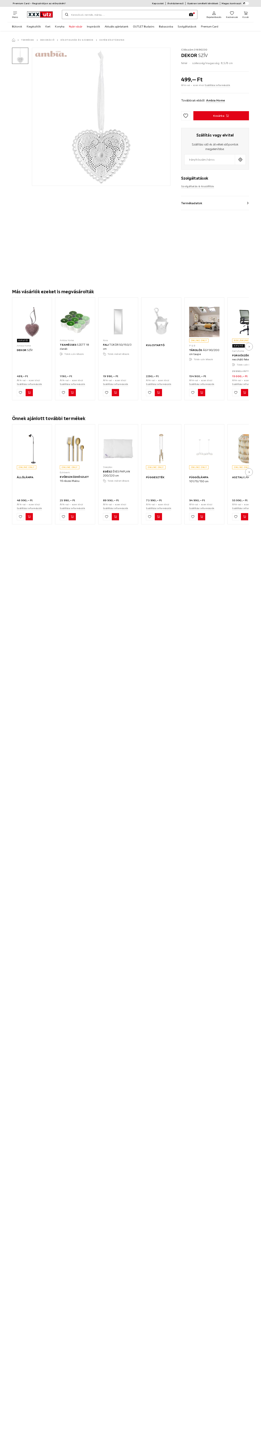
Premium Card (209, 26)
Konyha (59, 26)
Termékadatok (191, 203)
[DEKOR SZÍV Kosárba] (29, 392)
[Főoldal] (13, 40)
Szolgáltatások (187, 26)
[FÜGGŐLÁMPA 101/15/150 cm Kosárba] (201, 517)
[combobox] (210, 159)
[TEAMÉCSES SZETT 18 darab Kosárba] (72, 392)
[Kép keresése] (191, 14)
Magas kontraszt (231, 3)
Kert (47, 26)
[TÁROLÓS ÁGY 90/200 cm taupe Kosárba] (201, 392)
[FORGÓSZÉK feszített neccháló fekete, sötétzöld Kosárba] (244, 392)
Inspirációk (93, 26)
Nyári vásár (75, 26)
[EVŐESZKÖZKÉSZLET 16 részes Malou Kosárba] (72, 517)
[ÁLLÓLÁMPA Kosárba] (29, 517)
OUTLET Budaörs (143, 26)
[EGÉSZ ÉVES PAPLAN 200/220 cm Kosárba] (115, 517)
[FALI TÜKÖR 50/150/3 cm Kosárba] (115, 392)
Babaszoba (166, 26)
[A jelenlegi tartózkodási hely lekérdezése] (240, 159)
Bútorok (17, 26)
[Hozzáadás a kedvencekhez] (185, 115)
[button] (20, 56)
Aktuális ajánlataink (116, 26)
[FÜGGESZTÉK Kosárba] (158, 517)
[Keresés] (66, 14)
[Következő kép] (249, 346)
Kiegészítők (34, 26)
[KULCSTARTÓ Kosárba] (158, 392)
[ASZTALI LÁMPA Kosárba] (244, 517)
